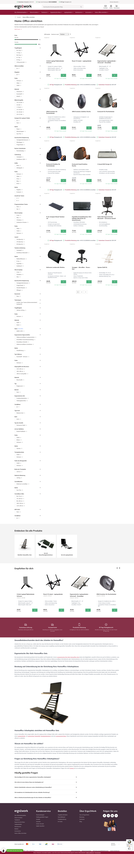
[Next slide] (119, 568)
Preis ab (16, 37)
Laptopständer (68, 12)
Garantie (38, 821)
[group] (27, 593)
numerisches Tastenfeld (34, 736)
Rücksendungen (40, 815)
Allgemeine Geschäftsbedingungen (100, 850)
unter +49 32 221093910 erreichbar (80, 84)
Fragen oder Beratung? (43, 2)
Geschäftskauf (61, 817)
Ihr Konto (60, 821)
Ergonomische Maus (55, 12)
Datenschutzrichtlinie (86, 850)
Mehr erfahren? (90, 852)
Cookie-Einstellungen (114, 850)
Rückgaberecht (66, 2)
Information (20, 328)
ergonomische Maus (61, 736)
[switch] (129, 849)
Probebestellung (62, 819)
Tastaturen (44, 12)
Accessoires (88, 12)
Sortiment (81, 819)
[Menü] (132, 840)
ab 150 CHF (26, 2)
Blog (80, 821)
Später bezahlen (40, 826)
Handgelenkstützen (46, 736)
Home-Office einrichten (101, 12)
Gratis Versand (40, 823)
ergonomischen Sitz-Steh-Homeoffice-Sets (68, 657)
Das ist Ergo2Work (84, 815)
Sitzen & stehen (34, 12)
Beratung (81, 817)
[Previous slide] (117, 568)
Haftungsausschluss (75, 850)
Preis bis (16, 42)
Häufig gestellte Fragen (42, 817)
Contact (72, 768)
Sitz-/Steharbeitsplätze (21, 12)
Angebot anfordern (62, 815)
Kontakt (38, 819)
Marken (16, 828)
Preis (16, 35)
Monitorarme (78, 12)
